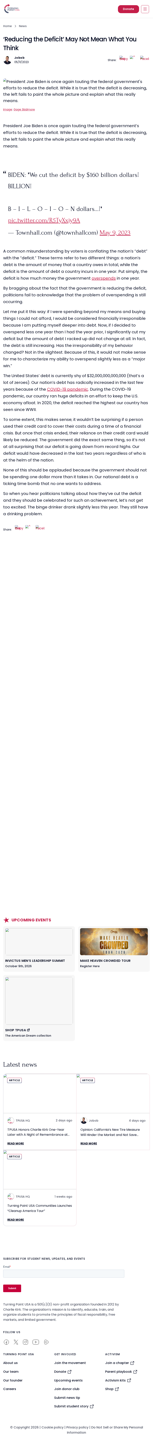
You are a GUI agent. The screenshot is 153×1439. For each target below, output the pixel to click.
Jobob (19, 58)
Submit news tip (67, 1397)
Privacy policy (77, 1427)
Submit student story (71, 1406)
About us (10, 1363)
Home (7, 26)
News (23, 26)
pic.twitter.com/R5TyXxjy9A (44, 220)
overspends (104, 278)
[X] (134, 60)
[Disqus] (76, 616)
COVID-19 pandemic (67, 389)
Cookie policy (52, 1427)
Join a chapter (117, 1363)
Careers (9, 1389)
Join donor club (66, 1389)
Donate (128, 9)
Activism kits (115, 1380)
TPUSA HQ (23, 1121)
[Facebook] (144, 60)
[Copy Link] (124, 60)
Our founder (13, 1380)
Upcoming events (68, 1380)
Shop (109, 1389)
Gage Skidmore (24, 109)
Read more (15, 1143)
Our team (11, 1371)
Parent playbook (118, 1371)
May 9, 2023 (115, 232)
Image (7, 109)
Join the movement (70, 1363)
